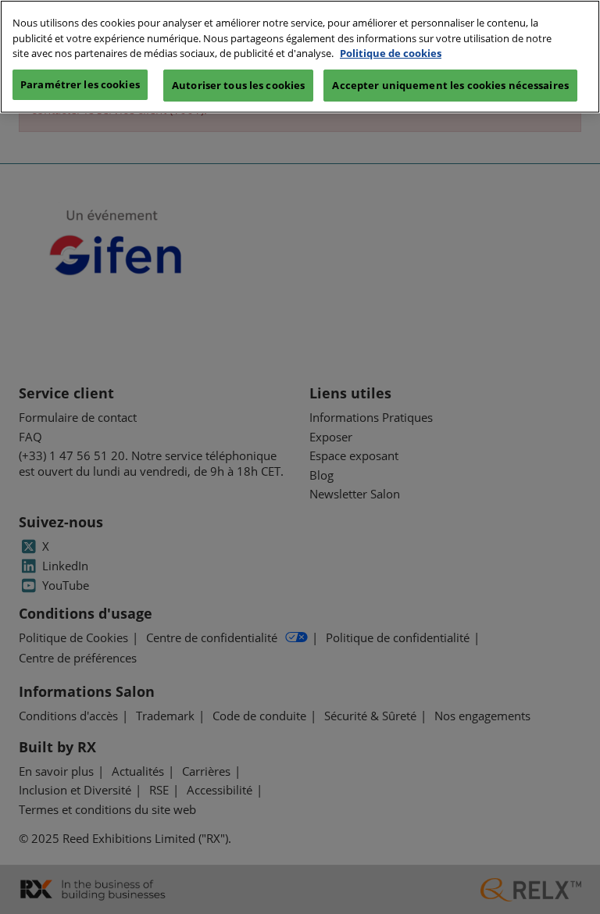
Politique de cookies (390, 53)
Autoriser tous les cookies (238, 85)
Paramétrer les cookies (80, 84)
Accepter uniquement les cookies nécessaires (450, 85)
